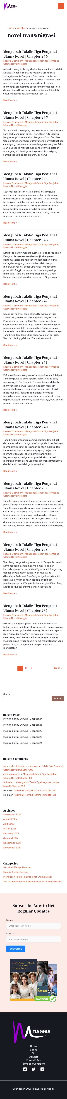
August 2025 (10, 819)
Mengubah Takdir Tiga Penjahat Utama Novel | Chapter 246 (30, 54)
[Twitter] (34, 1069)
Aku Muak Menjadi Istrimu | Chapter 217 (35, 790)
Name (9, 920)
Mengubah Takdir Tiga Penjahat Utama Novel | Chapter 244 (30, 176)
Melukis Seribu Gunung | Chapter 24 (22, 737)
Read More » (10, 100)
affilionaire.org (11, 774)
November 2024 (12, 847)
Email (9, 933)
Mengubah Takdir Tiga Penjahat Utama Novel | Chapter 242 (30, 299)
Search (7, 694)
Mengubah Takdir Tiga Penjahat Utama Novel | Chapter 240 (30, 424)
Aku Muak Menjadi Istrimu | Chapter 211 (35, 795)
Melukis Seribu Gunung (15, 872)
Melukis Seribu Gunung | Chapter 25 (22, 731)
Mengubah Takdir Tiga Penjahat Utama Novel (27, 877)
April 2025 (8, 824)
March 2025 (9, 828)
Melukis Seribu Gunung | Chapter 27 (22, 719)
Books (33, 1050)
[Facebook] (25, 1069)
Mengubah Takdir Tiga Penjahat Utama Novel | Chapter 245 (30, 115)
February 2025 (11, 833)
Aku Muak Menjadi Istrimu (17, 867)
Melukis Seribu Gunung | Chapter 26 (22, 725)
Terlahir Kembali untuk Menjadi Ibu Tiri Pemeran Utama (32, 881)
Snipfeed (8, 782)
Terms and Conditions (33, 1064)
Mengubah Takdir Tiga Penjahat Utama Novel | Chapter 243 (30, 237)
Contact (33, 1057)
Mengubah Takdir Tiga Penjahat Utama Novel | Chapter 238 (30, 547)
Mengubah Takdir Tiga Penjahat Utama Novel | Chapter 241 (30, 360)
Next (58, 668)
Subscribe (16, 948)
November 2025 (12, 814)
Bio (33, 1053)
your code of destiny (14, 766)
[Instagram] (42, 1069)
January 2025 (10, 838)
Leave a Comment (13, 61)
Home (33, 1046)
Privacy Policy (33, 1060)
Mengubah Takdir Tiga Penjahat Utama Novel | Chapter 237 (30, 608)
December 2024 (12, 843)
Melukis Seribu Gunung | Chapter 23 (22, 743)
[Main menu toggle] (61, 6)
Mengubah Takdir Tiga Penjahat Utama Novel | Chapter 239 (30, 486)
